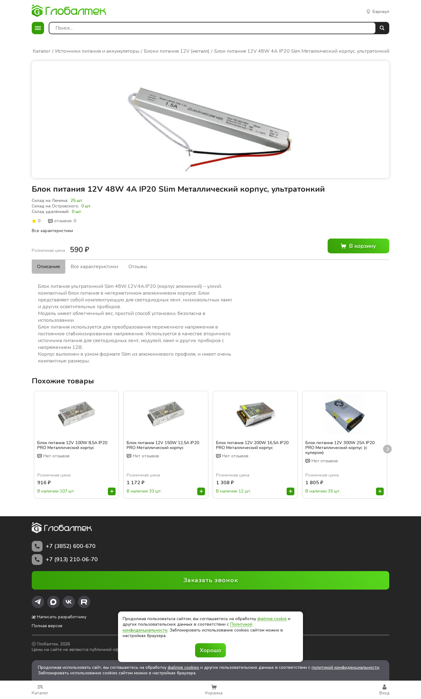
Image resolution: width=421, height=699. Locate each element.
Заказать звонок (210, 580)
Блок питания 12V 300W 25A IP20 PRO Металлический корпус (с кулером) (339, 447)
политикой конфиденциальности (345, 667)
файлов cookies (183, 667)
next (387, 449)
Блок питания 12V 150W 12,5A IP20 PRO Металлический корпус (163, 445)
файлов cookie (272, 619)
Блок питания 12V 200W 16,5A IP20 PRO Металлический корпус (252, 445)
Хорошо (210, 650)
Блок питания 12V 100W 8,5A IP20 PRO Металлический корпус (72, 445)
